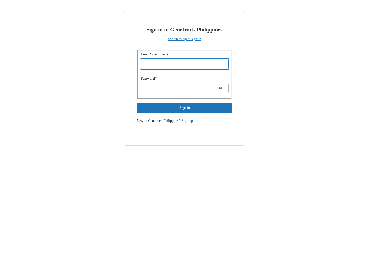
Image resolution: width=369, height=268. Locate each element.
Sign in (184, 108)
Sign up (187, 121)
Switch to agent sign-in (184, 39)
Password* (149, 78)
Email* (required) (154, 54)
